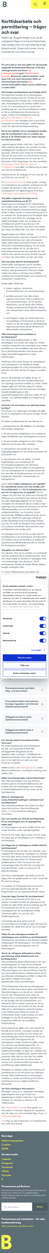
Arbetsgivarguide (28, 767)
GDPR (4, 1148)
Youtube (6, 1175)
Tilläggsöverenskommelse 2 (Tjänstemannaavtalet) (19, 731)
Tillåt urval (24, 665)
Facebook (7, 1167)
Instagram (7, 1163)
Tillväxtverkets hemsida (15, 182)
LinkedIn (6, 1159)
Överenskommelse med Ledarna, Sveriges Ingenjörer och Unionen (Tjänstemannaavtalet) (21, 704)
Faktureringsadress (12, 1140)
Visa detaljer (36, 650)
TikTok (5, 1171)
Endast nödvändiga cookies (24, 673)
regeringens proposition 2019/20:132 (19, 193)
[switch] (42, 626)
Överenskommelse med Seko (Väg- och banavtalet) (19, 689)
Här (3, 257)
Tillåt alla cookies (24, 658)
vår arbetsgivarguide (16, 72)
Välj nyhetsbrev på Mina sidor (17, 1226)
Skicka (40, 1206)
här (30, 81)
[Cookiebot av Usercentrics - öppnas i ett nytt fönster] (35, 577)
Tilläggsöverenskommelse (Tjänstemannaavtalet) (18, 718)
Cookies (6, 1144)
